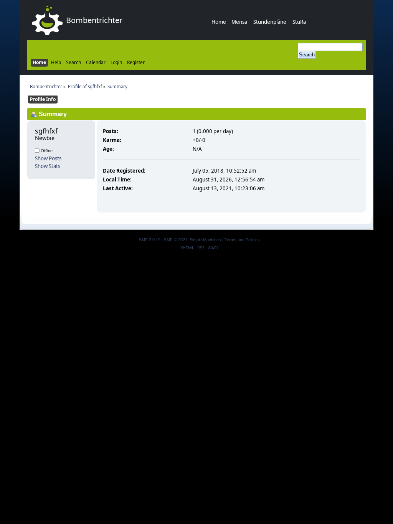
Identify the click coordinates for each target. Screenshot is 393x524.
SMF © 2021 (175, 239)
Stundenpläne (269, 21)
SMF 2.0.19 (149, 239)
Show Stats (47, 166)
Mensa (239, 21)
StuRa (299, 21)
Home (218, 21)
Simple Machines (205, 239)
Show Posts (48, 158)
